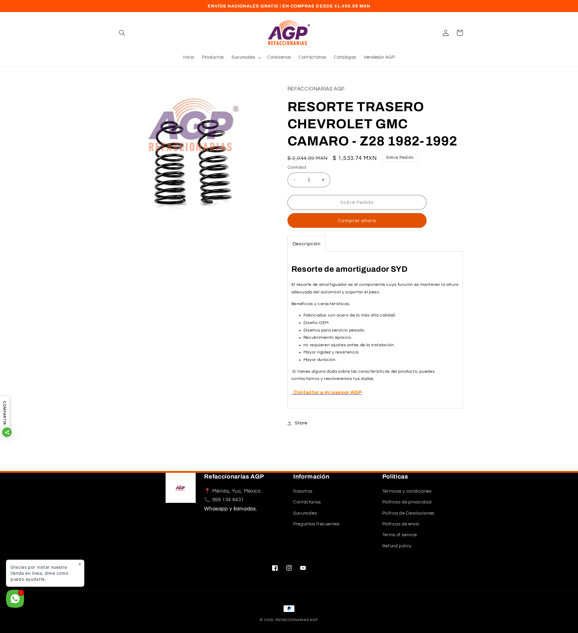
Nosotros (302, 491)
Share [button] (301, 423)
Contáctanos (307, 502)
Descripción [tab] (307, 244)
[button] (122, 33)
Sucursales (305, 513)
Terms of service (399, 535)
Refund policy (397, 546)
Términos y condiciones (407, 491)
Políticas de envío (400, 524)
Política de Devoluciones (408, 513)
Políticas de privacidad (407, 502)
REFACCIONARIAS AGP (296, 620)
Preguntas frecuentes (316, 524)
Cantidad (296, 167)
